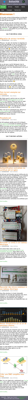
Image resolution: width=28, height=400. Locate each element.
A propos (9, 10)
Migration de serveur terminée (12, 39)
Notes (23, 7)
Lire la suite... (4, 201)
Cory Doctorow (4, 123)
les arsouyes (3, 188)
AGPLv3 (21, 398)
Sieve (13, 74)
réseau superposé (5, 111)
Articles (10, 7)
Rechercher (18, 10)
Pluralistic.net (5, 118)
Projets (17, 7)
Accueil (3, 7)
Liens (2, 10)
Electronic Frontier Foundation (12, 125)
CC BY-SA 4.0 (22, 397)
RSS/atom (5, 28)
